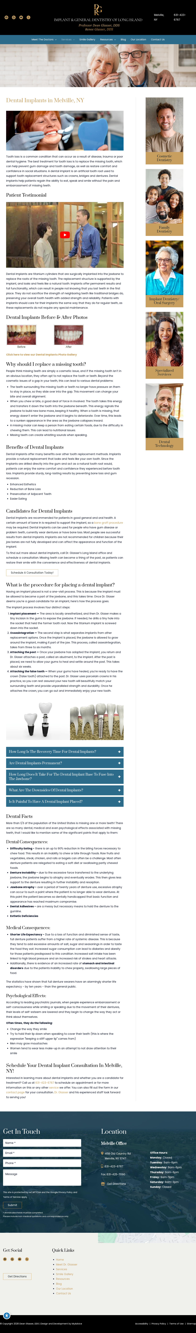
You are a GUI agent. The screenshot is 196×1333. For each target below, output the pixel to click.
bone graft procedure (108, 523)
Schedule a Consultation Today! (32, 573)
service (53, 1087)
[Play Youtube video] (65, 235)
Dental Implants (164, 256)
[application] (55, 39)
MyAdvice (76, 1323)
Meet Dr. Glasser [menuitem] (66, 1264)
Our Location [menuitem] (64, 1289)
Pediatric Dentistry (164, 197)
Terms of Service (12, 1197)
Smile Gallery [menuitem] (64, 1274)
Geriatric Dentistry (164, 203)
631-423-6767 (180, 17)
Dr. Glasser (61, 1092)
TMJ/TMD (164, 351)
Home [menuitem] (60, 1259)
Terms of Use (176, 1323)
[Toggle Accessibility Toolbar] (6, 1315)
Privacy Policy (65, 1192)
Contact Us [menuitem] (63, 1293)
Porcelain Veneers (164, 134)
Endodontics (164, 346)
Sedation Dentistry (164, 335)
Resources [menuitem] (63, 1279)
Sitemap (191, 1323)
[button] (32, 573)
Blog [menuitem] (59, 1284)
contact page (15, 1092)
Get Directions (116, 1184)
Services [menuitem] (61, 1269)
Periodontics (164, 340)
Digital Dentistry (164, 409)
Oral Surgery (164, 261)
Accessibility (141, 1323)
